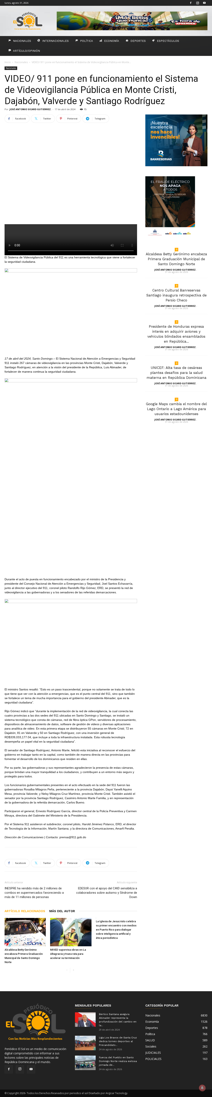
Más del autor (62, 911)
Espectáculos (168, 40)
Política (86, 40)
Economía (111, 40)
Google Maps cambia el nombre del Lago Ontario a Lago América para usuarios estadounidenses (176, 409)
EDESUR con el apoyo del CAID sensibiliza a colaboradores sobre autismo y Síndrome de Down (106, 892)
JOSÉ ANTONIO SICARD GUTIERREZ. (30, 109)
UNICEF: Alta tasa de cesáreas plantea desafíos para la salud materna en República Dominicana (176, 373)
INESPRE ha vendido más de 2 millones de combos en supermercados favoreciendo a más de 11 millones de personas (34, 892)
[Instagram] (197, 3)
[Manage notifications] (202, 1088)
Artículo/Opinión (26, 50)
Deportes (138, 40)
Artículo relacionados (25, 911)
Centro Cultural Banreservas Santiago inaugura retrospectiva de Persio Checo (176, 295)
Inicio (8, 62)
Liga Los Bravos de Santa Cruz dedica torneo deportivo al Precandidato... (118, 1041)
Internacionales (55, 40)
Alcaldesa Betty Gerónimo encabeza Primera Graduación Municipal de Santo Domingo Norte (176, 259)
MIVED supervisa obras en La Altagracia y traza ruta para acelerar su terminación (68, 954)
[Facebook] (191, 3)
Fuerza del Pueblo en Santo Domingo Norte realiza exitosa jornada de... (118, 1061)
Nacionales (22, 40)
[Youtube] (204, 3)
